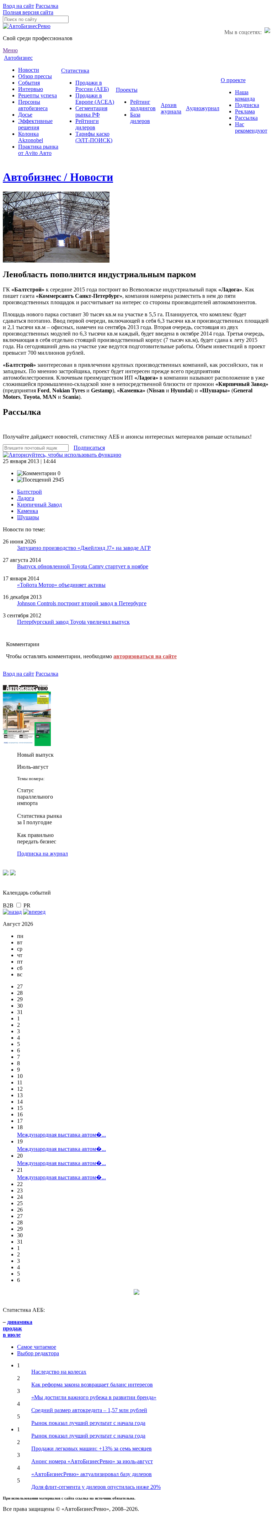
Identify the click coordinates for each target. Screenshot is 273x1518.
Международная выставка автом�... (61, 1135)
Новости (28, 70)
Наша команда (245, 95)
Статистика (75, 71)
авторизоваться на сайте (145, 656)
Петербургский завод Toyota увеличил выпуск (73, 622)
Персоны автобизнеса (33, 105)
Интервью (30, 89)
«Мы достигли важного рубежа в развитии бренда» (93, 1397)
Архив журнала (171, 108)
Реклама (245, 111)
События (29, 83)
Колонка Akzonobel (30, 137)
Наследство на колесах (58, 1372)
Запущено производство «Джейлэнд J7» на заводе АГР (84, 548)
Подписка (247, 105)
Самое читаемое (36, 1347)
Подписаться (89, 448)
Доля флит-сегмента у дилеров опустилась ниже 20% (96, 1487)
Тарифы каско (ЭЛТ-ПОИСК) (93, 137)
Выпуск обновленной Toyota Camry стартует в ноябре (82, 566)
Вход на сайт (18, 6)
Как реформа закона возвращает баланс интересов (92, 1385)
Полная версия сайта (28, 12)
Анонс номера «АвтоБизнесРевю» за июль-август (92, 1461)
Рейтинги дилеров (87, 124)
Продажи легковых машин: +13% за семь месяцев (91, 1448)
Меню (10, 50)
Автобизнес (18, 58)
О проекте (233, 80)
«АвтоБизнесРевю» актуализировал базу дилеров (91, 1474)
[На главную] (26, 26)
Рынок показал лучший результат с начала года (88, 1423)
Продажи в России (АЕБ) (92, 86)
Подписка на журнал (42, 854)
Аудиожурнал (202, 108)
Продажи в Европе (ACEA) (94, 98)
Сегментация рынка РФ (91, 111)
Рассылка (47, 6)
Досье (25, 115)
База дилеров (140, 118)
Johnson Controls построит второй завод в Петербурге (81, 603)
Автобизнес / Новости (58, 177)
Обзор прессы (35, 76)
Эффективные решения (35, 124)
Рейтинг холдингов (143, 105)
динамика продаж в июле (17, 1328)
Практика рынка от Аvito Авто (38, 150)
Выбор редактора (38, 1353)
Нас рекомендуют (251, 127)
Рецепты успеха (37, 95)
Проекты (127, 90)
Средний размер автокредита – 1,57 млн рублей (89, 1410)
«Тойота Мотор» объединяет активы (61, 585)
